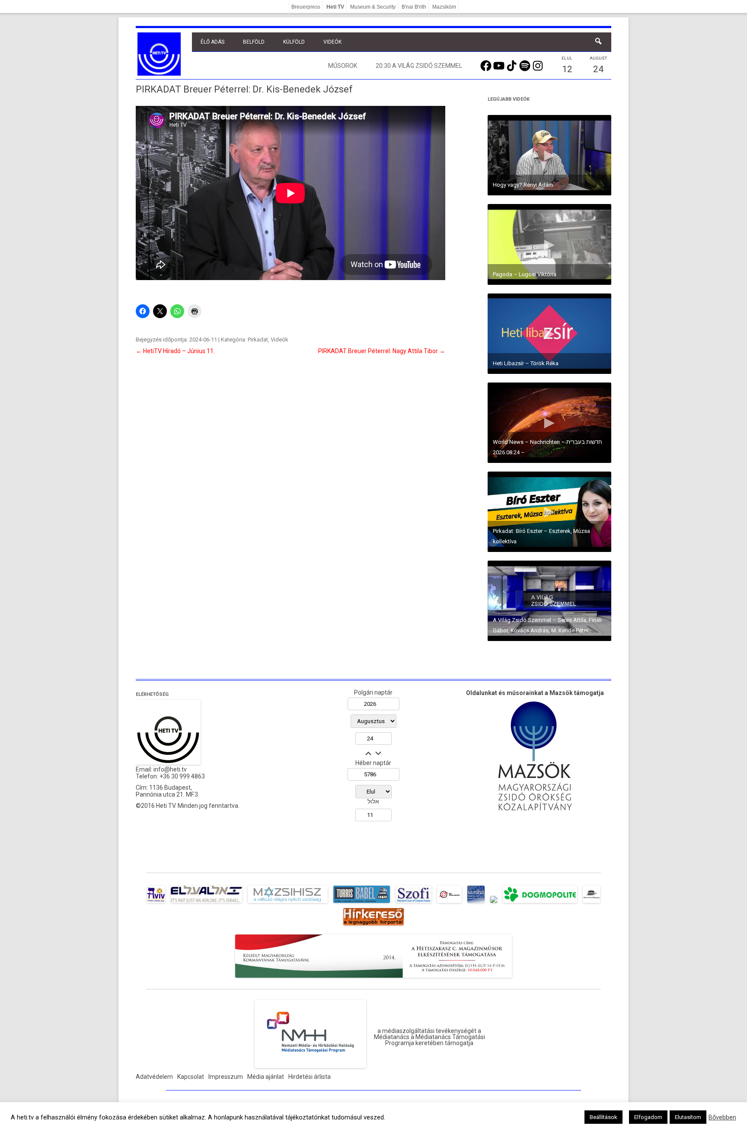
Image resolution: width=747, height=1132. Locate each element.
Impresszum (225, 1076)
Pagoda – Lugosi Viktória (524, 274)
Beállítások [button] (603, 1117)
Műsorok (342, 65)
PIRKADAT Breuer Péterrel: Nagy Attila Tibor (381, 351)
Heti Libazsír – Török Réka (526, 363)
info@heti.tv (170, 769)
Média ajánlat (265, 1076)
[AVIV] (156, 902)
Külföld (294, 42)
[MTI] (449, 902)
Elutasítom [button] (688, 1117)
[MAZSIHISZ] (288, 902)
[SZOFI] (413, 902)
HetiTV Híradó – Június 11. (175, 351)
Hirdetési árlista (309, 1076)
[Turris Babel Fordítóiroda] (361, 902)
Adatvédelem (154, 1076)
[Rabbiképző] (493, 902)
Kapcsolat (190, 1076)
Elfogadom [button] (648, 1117)
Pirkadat (258, 339)
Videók (332, 42)
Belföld (254, 42)
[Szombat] (476, 902)
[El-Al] (206, 902)
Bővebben (722, 1117)
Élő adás (212, 42)
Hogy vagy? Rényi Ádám (523, 185)
